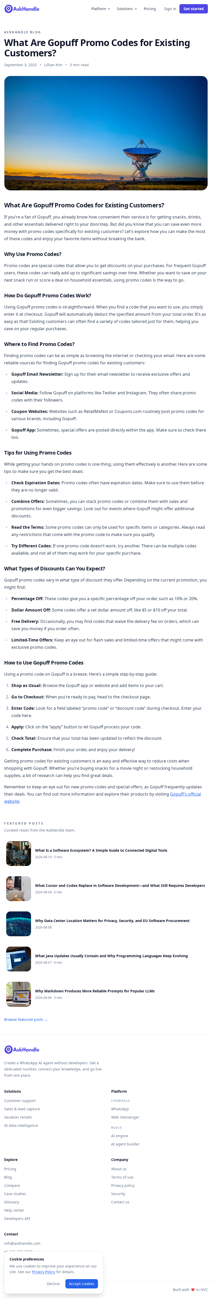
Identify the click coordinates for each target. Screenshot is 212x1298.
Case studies (15, 1193)
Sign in (170, 8)
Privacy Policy (43, 1271)
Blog (8, 1177)
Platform (98, 8)
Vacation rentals (18, 1117)
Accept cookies (81, 1283)
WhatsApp (120, 1108)
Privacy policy (122, 1185)
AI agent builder (125, 1144)
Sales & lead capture (22, 1108)
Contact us (120, 1201)
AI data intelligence (21, 1125)
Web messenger (125, 1117)
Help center (14, 1210)
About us (119, 1168)
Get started (194, 8)
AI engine (119, 1135)
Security (118, 1193)
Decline (53, 1283)
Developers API (17, 1218)
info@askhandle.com (22, 1243)
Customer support (20, 1100)
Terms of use (122, 1177)
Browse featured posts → (26, 1019)
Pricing (150, 8)
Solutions (125, 8)
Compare (12, 1185)
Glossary (11, 1201)
